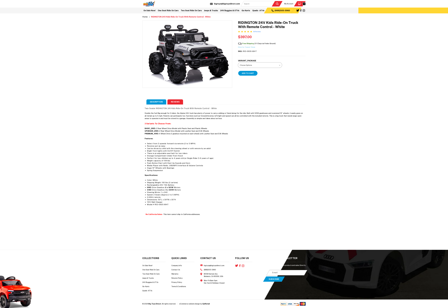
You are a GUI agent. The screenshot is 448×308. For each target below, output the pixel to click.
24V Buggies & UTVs (150, 282)
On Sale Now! (147, 265)
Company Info (176, 265)
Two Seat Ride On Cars (151, 274)
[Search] (277, 4)
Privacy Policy (176, 282)
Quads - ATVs (147, 291)
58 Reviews (257, 32)
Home (145, 17)
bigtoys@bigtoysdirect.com (227, 4)
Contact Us (175, 270)
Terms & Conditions (178, 286)
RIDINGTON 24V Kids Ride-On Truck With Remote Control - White (181, 17)
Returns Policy (176, 278)
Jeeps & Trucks (148, 278)
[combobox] (261, 4)
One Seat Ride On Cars (150, 270)
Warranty (174, 274)
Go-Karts (145, 286)
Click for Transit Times (246, 47)
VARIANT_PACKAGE (247, 61)
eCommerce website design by (190, 304)
